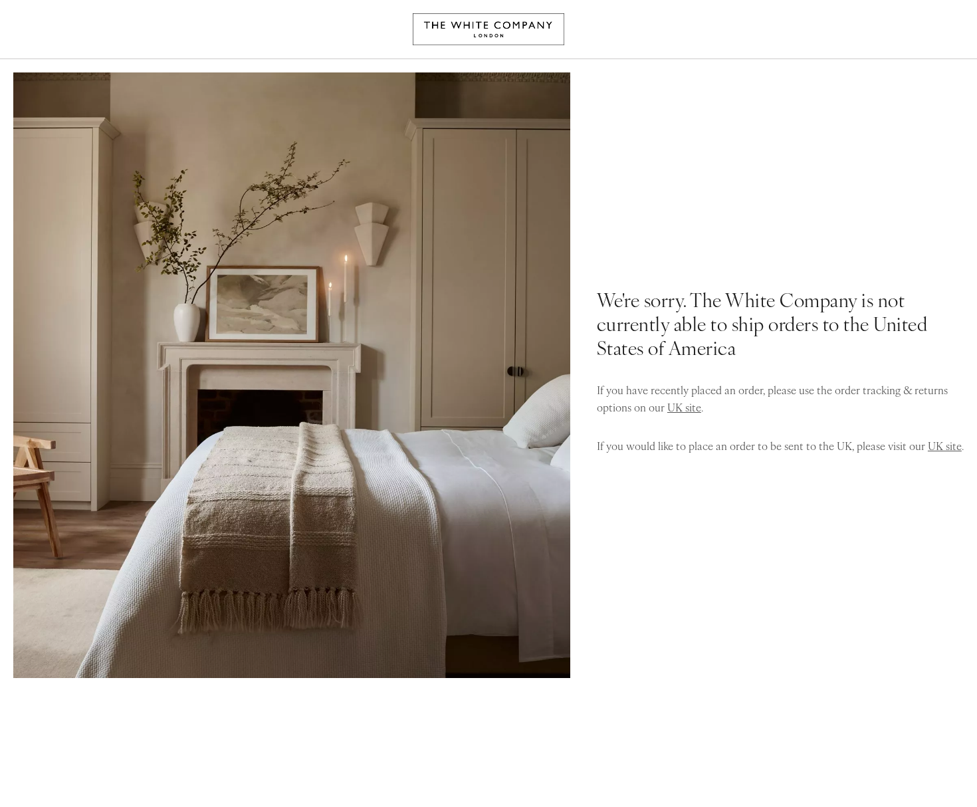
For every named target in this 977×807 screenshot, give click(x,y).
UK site (684, 407)
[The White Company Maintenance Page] (488, 29)
